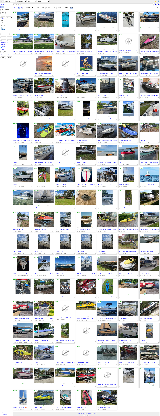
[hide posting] (32, 31)
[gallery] (19, 8)
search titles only (5, 9)
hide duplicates (5, 13)
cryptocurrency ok (5, 52)
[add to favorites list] (14, 31)
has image (4, 10)
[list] (14, 8)
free (3, 22)
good (3, 47)
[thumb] (16, 8)
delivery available (5, 51)
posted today (4, 12)
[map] (21, 8)
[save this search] (158, 4)
